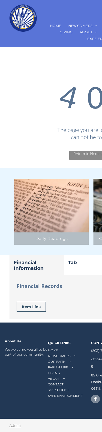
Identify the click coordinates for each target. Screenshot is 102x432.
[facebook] (95, 400)
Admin (15, 425)
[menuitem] (55, 25)
